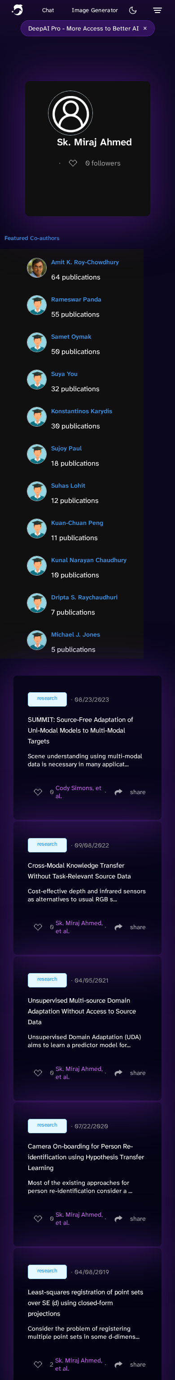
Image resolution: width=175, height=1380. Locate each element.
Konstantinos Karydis (81, 411)
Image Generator (95, 10)
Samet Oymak (71, 336)
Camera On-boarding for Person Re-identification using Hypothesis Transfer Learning (86, 1157)
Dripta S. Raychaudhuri (84, 597)
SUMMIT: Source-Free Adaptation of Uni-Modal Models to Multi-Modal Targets (80, 730)
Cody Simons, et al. (78, 792)
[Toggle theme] (133, 10)
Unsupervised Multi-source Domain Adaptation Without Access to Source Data (82, 1011)
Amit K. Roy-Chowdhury (85, 262)
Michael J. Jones (75, 634)
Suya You (64, 374)
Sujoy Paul (66, 448)
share (138, 792)
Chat (48, 10)
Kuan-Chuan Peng (77, 523)
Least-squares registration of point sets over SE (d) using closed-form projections (85, 1303)
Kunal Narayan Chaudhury (89, 560)
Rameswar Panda (76, 299)
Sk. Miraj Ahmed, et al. (79, 927)
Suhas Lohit (68, 485)
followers (103, 163)
